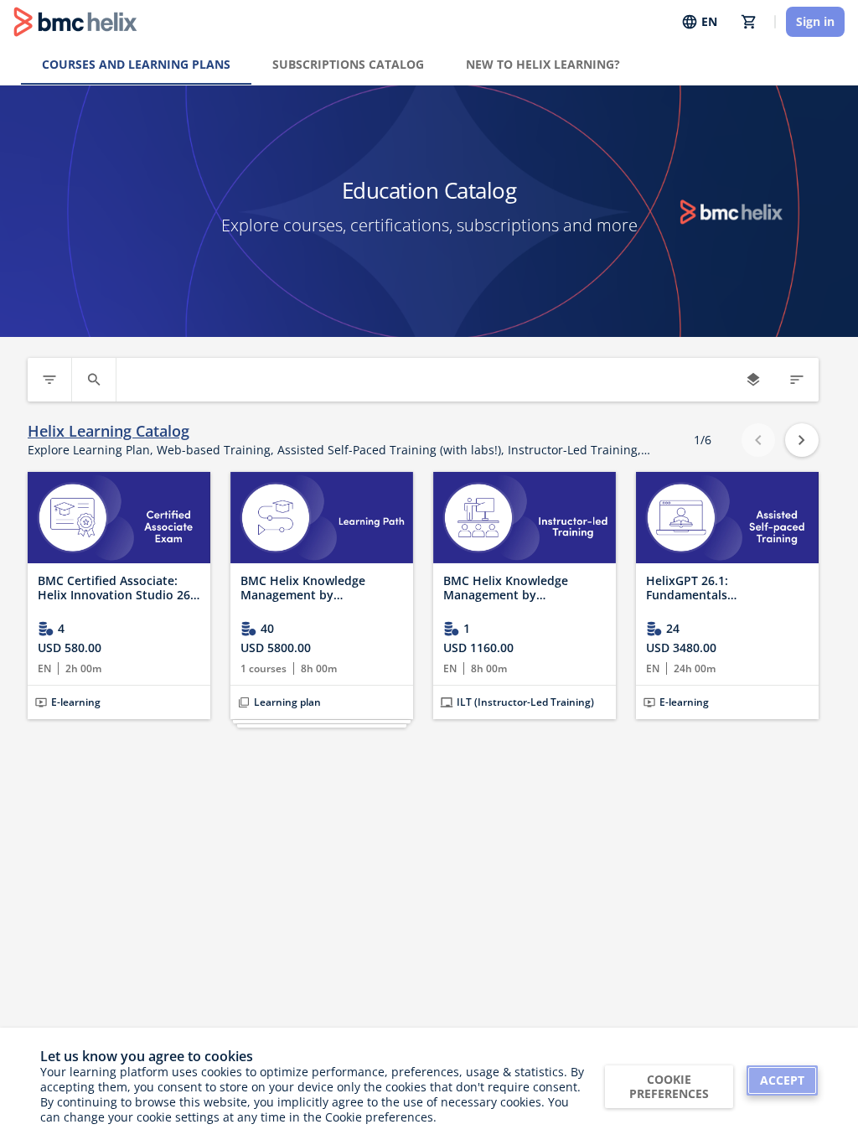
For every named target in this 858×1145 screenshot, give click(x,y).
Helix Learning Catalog (108, 431)
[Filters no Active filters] (49, 380)
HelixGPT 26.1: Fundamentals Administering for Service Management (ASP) (718, 588)
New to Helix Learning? (543, 64)
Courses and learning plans (136, 64)
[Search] (94, 380)
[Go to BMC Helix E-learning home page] (75, 22)
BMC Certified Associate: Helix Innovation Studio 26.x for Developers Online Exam (119, 588)
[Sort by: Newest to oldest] (797, 380)
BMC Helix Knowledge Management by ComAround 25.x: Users (307, 588)
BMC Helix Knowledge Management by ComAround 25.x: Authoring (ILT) (523, 588)
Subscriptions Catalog (348, 64)
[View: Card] (753, 380)
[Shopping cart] (749, 22)
